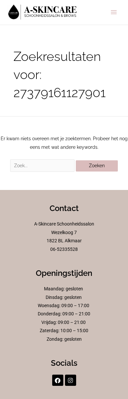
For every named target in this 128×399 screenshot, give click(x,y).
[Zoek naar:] (43, 165)
